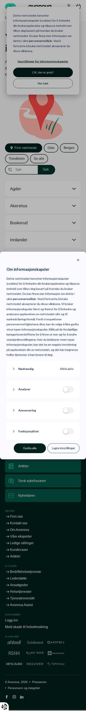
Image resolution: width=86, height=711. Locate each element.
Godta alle (30, 448)
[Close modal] (78, 260)
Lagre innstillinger (63, 448)
